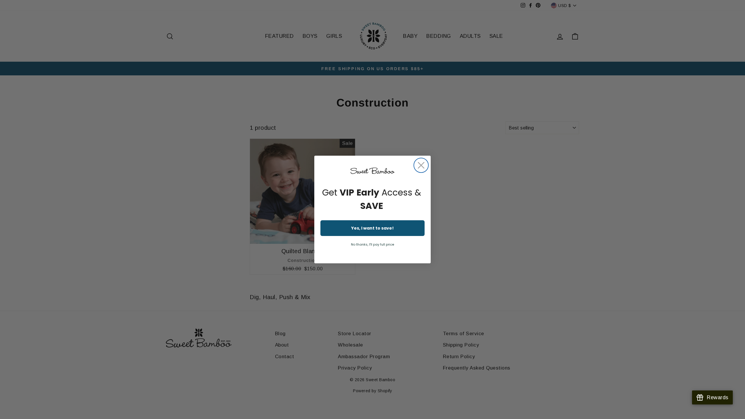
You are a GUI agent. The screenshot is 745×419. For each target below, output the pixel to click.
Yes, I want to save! (372, 228)
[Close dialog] (421, 165)
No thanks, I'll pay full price (372, 244)
